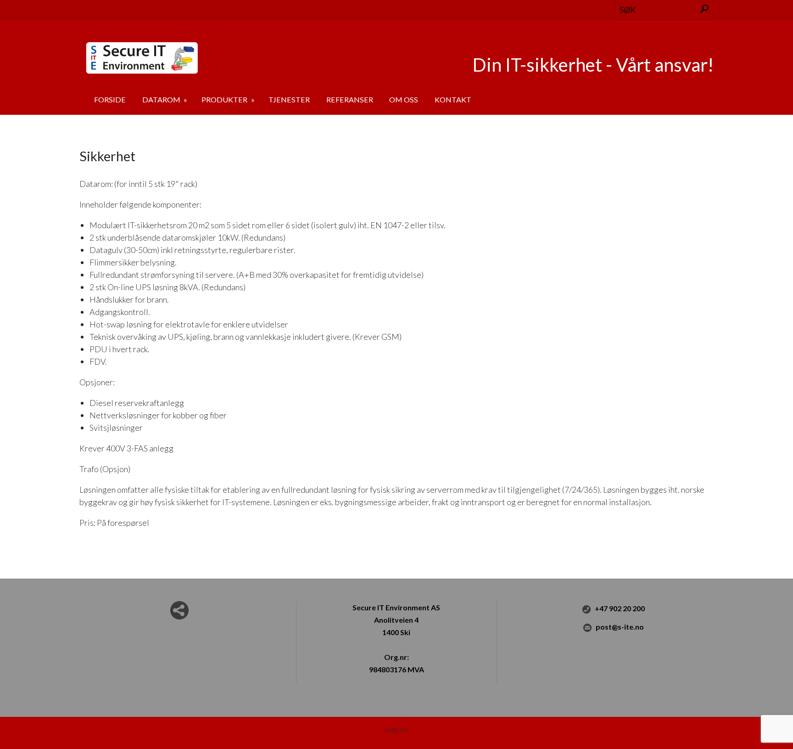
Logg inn (396, 729)
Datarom (162, 99)
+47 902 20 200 (620, 608)
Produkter (225, 99)
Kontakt (453, 99)
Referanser (349, 99)
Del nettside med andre (179, 610)
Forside (110, 99)
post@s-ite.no (620, 626)
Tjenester (289, 99)
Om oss (403, 99)
